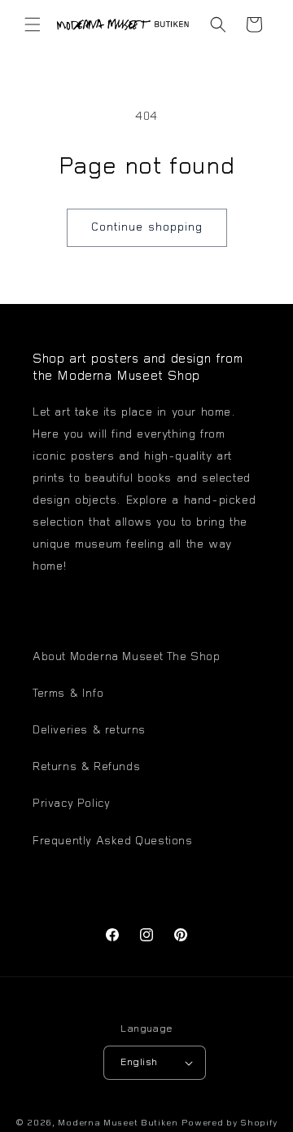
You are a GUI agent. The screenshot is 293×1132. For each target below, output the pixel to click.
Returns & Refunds (86, 767)
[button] (32, 24)
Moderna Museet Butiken (117, 1123)
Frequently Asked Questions (113, 842)
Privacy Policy (71, 804)
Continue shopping (147, 228)
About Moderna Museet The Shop (126, 657)
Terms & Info (68, 694)
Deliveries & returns (89, 731)
